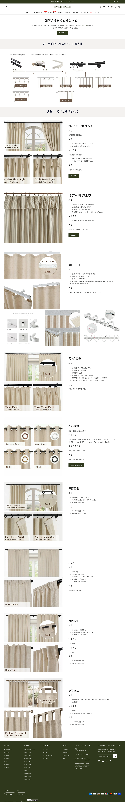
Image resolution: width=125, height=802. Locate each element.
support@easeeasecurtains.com (83, 749)
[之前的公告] (40, 1)
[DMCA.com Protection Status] (32, 801)
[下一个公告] (85, 1)
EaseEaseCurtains (12, 801)
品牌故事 (65, 749)
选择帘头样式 (27, 761)
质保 (5, 761)
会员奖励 (45, 758)
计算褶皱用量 (27, 758)
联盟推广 (45, 752)
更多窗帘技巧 (27, 779)
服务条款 (6, 767)
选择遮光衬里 (27, 764)
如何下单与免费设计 (29, 749)
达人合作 (45, 749)
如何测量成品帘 (28, 755)
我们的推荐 (62, 33)
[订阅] (115, 756)
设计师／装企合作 (48, 755)
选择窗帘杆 (27, 767)
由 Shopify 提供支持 (21, 801)
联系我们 (65, 752)
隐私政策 (6, 764)
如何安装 (26, 770)
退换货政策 (7, 752)
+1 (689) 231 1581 (83, 754)
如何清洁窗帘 (27, 776)
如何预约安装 (27, 773)
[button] (6, 7)
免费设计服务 (66, 755)
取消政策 (6, 758)
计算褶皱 (73, 175)
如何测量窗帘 (27, 752)
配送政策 (6, 755)
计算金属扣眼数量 (76, 465)
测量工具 (84, 25)
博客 (64, 758)
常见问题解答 (8, 749)
